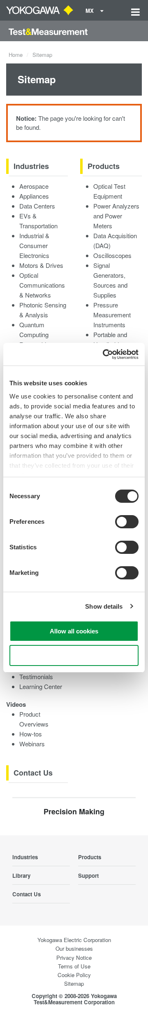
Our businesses (74, 948)
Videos (16, 704)
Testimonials (36, 676)
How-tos (30, 733)
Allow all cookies (74, 631)
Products (104, 166)
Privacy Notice (74, 957)
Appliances (34, 196)
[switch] (127, 521)
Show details (104, 606)
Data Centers (37, 206)
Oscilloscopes (112, 255)
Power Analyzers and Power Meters (116, 216)
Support (88, 875)
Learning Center (40, 686)
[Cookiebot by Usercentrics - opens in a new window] (104, 354)
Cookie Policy (74, 975)
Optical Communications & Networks (42, 285)
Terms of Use (74, 966)
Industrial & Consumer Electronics (34, 245)
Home (16, 55)
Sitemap (74, 983)
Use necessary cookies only (74, 655)
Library (21, 875)
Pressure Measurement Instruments (112, 314)
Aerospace (34, 186)
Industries (31, 166)
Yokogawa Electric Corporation (74, 940)
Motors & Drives (41, 265)
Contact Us (33, 772)
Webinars (32, 743)
